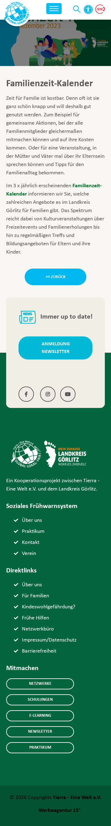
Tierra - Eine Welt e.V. (77, 798)
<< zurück (56, 277)
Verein (29, 553)
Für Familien (35, 596)
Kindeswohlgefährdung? (48, 607)
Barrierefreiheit (39, 651)
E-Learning (40, 715)
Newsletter (40, 731)
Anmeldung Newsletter (56, 348)
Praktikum (33, 531)
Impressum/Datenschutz (49, 640)
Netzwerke (40, 683)
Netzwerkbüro (38, 629)
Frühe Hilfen (35, 618)
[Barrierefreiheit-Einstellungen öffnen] (88, 9)
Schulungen (40, 699)
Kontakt (30, 542)
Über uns (32, 520)
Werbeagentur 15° (59, 810)
